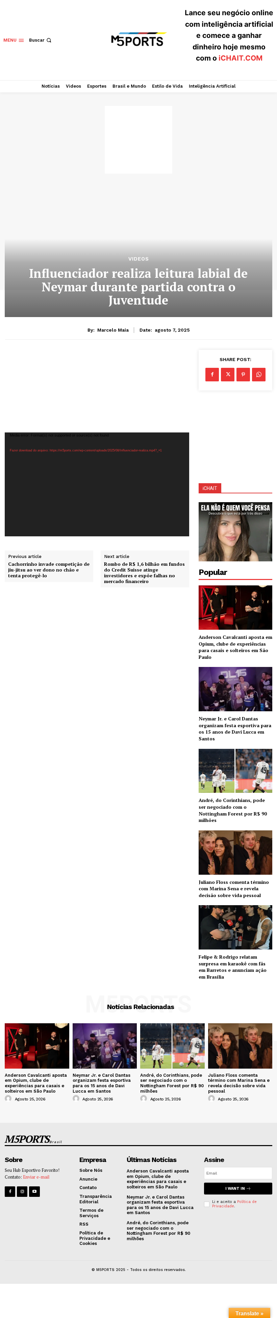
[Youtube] (34, 1191)
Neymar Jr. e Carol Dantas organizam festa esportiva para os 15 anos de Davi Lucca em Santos (235, 728)
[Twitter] (227, 374)
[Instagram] (22, 1191)
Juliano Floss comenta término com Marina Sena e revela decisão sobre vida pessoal (234, 888)
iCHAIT (210, 488)
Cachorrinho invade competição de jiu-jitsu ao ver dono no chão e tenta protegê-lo (49, 569)
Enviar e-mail (36, 1177)
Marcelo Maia (113, 330)
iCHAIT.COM (240, 58)
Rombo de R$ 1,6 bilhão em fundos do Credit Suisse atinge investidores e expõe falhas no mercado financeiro (144, 572)
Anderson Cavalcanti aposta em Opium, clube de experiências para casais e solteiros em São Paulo (235, 647)
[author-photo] (9, 1098)
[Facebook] (212, 374)
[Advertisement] (138, 140)
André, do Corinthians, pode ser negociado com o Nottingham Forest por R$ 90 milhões (233, 810)
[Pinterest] (243, 374)
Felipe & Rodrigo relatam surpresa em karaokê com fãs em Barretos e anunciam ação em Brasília (233, 967)
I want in (235, 1188)
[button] (41, 40)
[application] (97, 484)
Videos (138, 259)
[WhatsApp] (259, 374)
